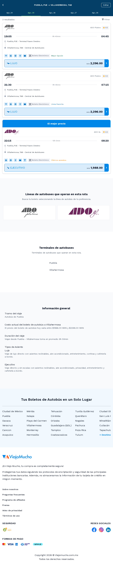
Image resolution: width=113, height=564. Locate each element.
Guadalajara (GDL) (61, 425)
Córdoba (55, 416)
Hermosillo (33, 434)
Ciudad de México (12, 411)
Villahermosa (34, 425)
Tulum (79, 434)
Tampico (56, 430)
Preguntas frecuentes (13, 494)
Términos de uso (11, 516)
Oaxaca (6, 420)
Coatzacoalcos (59, 434)
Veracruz (7, 425)
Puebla (6, 416)
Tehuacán (56, 411)
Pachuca (80, 425)
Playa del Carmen (37, 420)
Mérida (30, 411)
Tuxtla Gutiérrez (84, 411)
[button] (56, 46)
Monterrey (32, 430)
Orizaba (55, 420)
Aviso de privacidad (12, 510)
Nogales (79, 420)
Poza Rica (80, 430)
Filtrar (107, 19)
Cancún (6, 430)
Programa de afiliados (13, 500)
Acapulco (7, 434)
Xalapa (30, 416)
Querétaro (81, 416)
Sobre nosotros (10, 489)
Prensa (5, 505)
